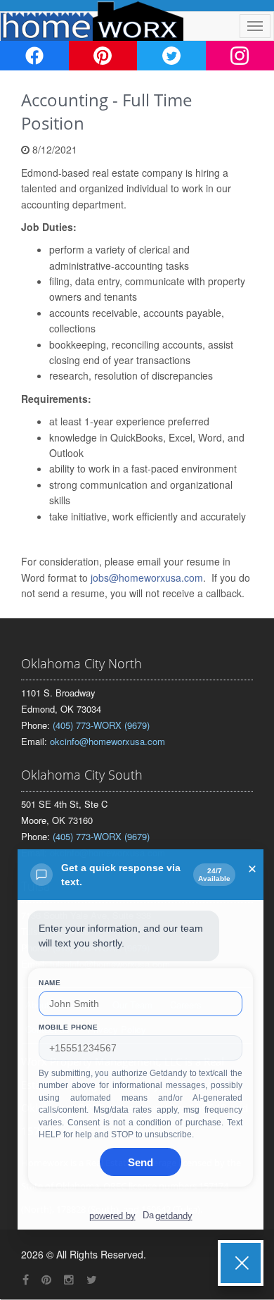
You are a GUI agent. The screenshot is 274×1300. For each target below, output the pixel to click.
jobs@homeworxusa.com (147, 577)
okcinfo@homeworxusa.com (107, 741)
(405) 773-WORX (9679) (101, 725)
